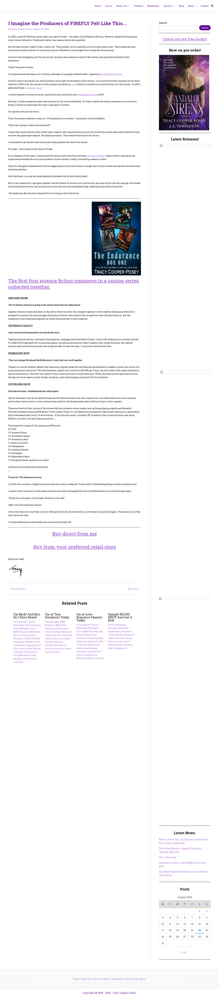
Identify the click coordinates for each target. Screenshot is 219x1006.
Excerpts (112, 628)
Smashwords (120, 648)
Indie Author (30, 651)
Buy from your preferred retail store (74, 546)
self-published (21, 655)
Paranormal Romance (57, 628)
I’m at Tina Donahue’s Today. (57, 615)
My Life (17, 635)
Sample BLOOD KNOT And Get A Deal (120, 617)
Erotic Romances (117, 624)
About (143, 978)
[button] (128, 6)
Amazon (19, 645)
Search (163, 22)
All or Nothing (167, 857)
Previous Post (16, 589)
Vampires (18, 641)
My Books (35, 631)
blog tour (67, 635)
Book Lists (86, 978)
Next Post (134, 589)
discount (118, 641)
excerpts (49, 645)
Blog (127, 978)
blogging (29, 645)
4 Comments (20, 621)
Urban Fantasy (32, 638)
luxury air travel (62, 648)
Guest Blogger (52, 621)
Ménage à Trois (27, 628)
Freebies (105, 978)
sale (110, 648)
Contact (135, 978)
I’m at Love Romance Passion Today (89, 617)
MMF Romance (21, 631)
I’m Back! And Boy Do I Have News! (26, 615)
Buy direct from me (74, 533)
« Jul (183, 952)
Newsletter (117, 978)
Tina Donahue (52, 651)
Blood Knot (51, 638)
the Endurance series (111, 74)
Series (96, 978)
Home (76, 978)
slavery (100, 658)
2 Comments (83, 624)
